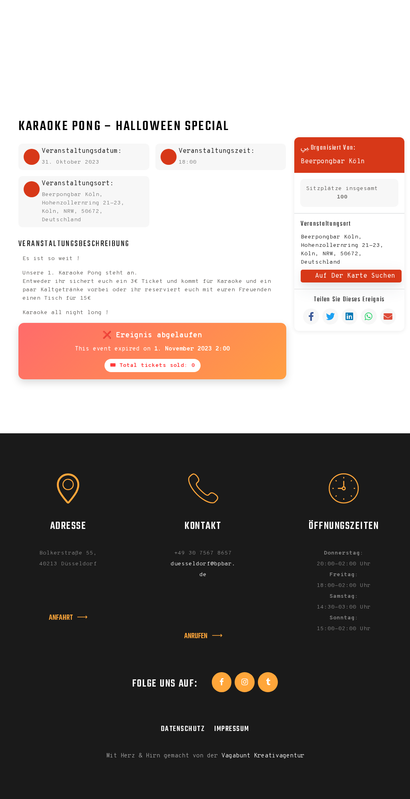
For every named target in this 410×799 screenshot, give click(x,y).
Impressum (231, 729)
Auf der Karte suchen (355, 276)
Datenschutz (183, 729)
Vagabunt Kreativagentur (262, 756)
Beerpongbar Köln (333, 162)
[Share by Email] (388, 316)
